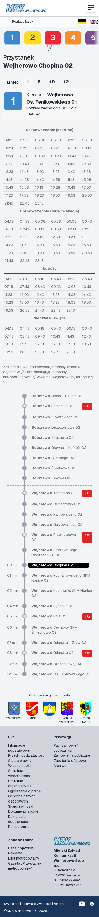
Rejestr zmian (19, 826)
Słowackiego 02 (54, 417)
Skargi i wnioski (20, 806)
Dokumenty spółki (23, 811)
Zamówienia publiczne (72, 755)
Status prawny (20, 760)
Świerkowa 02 (53, 468)
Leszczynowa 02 (55, 427)
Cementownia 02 (56, 504)
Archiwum (61, 765)
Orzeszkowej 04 (56, 664)
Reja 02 (49, 616)
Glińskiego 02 (52, 458)
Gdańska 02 (52, 652)
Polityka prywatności (36, 904)
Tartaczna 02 (53, 493)
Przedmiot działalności (26, 755)
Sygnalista (11, 904)
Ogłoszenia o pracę (24, 791)
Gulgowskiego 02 (56, 524)
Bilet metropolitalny (23, 858)
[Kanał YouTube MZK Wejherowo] (82, 904)
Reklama (15, 853)
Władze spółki (19, 765)
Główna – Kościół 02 (58, 447)
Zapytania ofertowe (70, 760)
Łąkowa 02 (50, 478)
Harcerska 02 (52, 406)
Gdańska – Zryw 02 (58, 642)
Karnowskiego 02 (56, 514)
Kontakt (59, 904)
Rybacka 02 (52, 606)
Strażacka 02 (52, 437)
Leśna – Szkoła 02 (56, 396)
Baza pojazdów (21, 848)
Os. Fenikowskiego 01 (60, 674)
